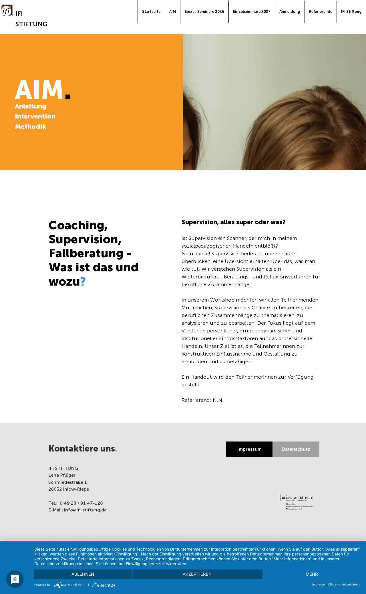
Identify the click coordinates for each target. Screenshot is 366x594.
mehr (312, 574)
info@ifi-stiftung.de (85, 510)
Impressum (319, 584)
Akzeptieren (197, 574)
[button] (290, 12)
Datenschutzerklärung (345, 584)
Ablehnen (82, 574)
